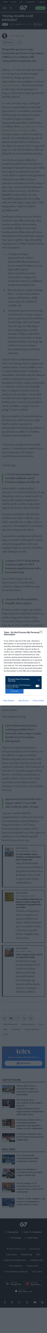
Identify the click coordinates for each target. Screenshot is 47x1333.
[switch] (38, 686)
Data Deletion (8, 700)
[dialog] (23, 666)
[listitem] (22, 680)
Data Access (23, 700)
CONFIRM (14, 691)
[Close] (41, 632)
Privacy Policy (38, 700)
